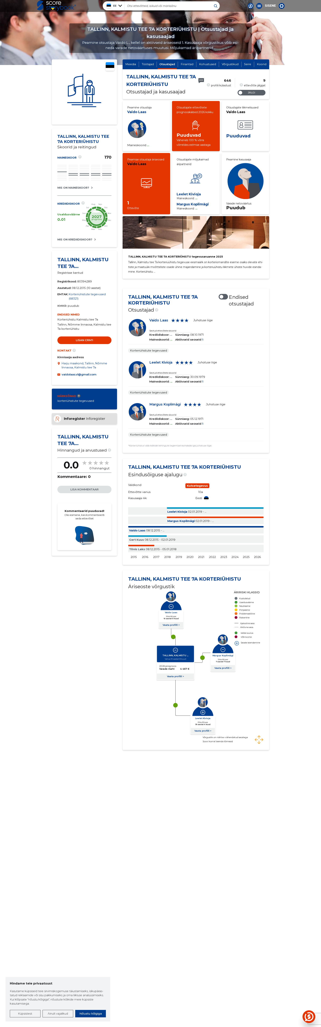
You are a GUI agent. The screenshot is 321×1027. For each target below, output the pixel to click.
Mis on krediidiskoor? (74, 239)
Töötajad (148, 64)
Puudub (235, 207)
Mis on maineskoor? (73, 187)
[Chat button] (251, 6)
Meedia (130, 64)
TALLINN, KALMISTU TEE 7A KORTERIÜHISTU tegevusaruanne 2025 (175, 256)
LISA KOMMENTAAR (84, 489)
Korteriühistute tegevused (148, 350)
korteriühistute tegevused (75, 401)
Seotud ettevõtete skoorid (162, 330)
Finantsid (187, 64)
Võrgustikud (230, 64)
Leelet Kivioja (189, 194)
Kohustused (207, 64)
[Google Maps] (59, 365)
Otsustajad (167, 64)
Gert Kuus (136, 539)
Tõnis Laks (137, 549)
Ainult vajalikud (58, 1013)
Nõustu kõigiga (91, 1013)
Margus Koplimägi (193, 204)
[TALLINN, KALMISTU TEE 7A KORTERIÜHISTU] (84, 92)
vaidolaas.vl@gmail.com (79, 374)
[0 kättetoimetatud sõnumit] (201, 80)
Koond (261, 64)
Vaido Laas (136, 112)
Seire (247, 64)
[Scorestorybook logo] (56, 6)
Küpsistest (25, 1013)
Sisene (270, 5)
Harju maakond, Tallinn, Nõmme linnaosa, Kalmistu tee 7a (84, 365)
